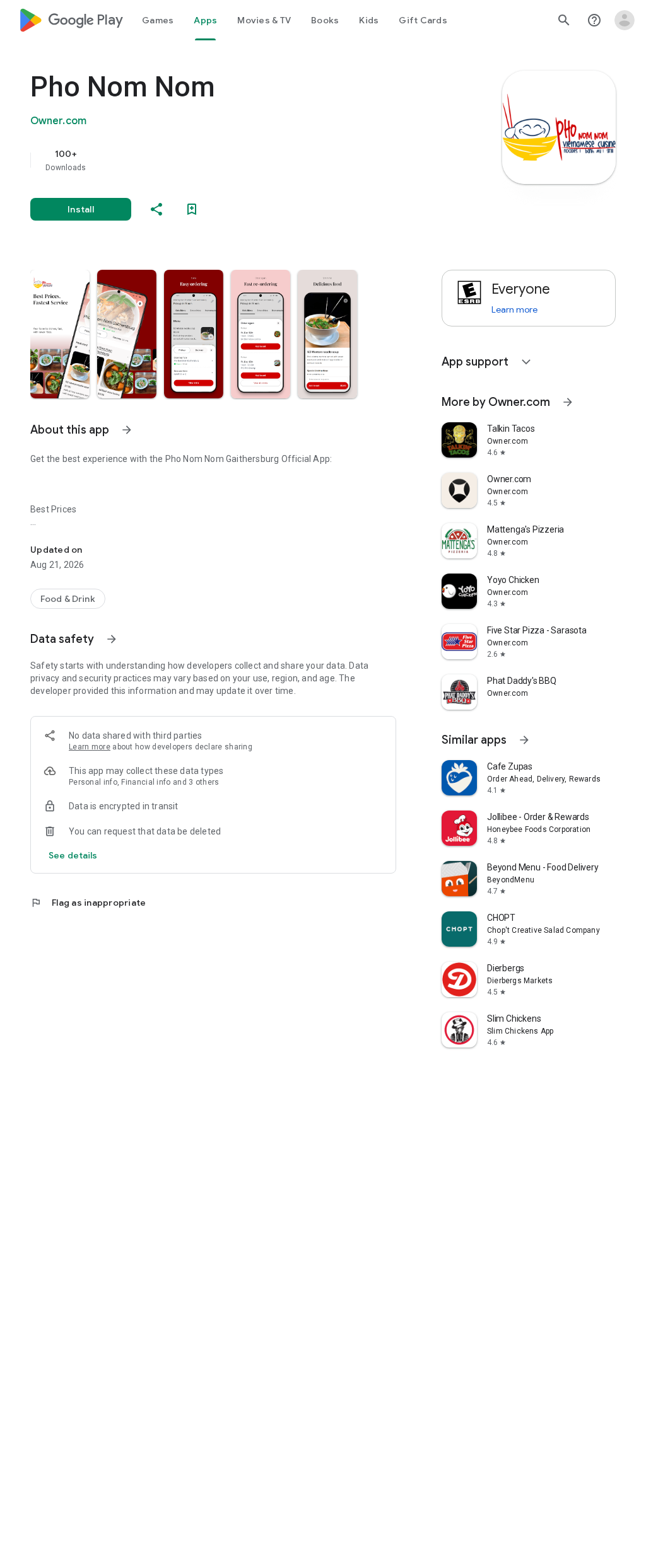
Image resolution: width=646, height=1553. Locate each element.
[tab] (158, 20)
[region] (231, 160)
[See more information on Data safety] (112, 639)
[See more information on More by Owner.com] (568, 402)
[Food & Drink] (67, 598)
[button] (60, 334)
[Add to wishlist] (192, 209)
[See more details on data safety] (73, 855)
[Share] (156, 209)
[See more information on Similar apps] (524, 740)
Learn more (89, 746)
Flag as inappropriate (88, 902)
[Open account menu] (624, 20)
